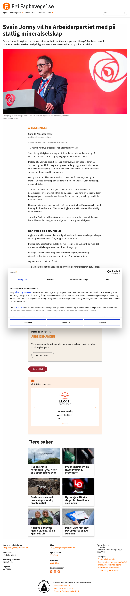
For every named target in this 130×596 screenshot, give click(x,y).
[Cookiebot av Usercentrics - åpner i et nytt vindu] (109, 272)
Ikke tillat (28, 322)
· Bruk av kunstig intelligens (109, 564)
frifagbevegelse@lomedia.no (15, 547)
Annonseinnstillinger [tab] (79, 279)
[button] (95, 407)
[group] (65, 407)
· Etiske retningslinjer (106, 559)
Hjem (5, 12)
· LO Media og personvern (107, 570)
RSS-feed (54, 555)
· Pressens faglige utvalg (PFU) (66, 591)
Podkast (41, 12)
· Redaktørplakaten (61, 585)
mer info (20, 308)
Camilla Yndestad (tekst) (41, 134)
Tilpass (63, 322)
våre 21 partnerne (23, 292)
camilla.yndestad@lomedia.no (39, 137)
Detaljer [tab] (50, 279)
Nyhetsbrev (30, 12)
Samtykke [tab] (22, 279)
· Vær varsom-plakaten (63, 588)
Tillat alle (102, 322)
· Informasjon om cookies (108, 567)
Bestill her (54, 563)
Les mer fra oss (42, 355)
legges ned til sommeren (51, 172)
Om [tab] (107, 279)
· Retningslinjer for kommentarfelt (112, 562)
